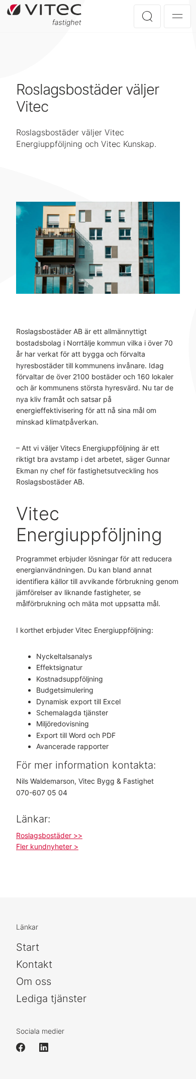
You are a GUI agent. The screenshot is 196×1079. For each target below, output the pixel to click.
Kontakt (34, 964)
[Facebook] (25, 1047)
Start (27, 947)
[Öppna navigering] (177, 16)
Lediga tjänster (51, 998)
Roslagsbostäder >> (49, 835)
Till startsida (48, 16)
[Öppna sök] (147, 16)
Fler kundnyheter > (47, 846)
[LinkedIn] (48, 1047)
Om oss (33, 981)
